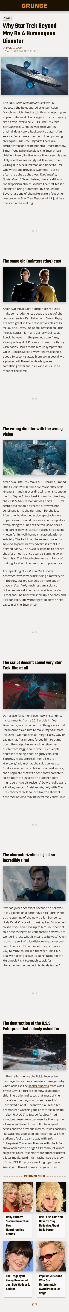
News (7, 17)
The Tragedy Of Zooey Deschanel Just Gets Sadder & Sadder (18, 1282)
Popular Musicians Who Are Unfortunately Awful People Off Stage (50, 1284)
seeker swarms (38, 1086)
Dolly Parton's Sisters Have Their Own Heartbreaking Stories (17, 1225)
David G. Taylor (14, 47)
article (43, 720)
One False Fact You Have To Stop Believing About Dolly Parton (51, 1223)
